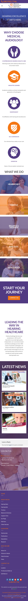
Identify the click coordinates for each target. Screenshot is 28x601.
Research (3, 541)
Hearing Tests (4, 504)
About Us (3, 550)
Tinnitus (3, 510)
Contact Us (14, 298)
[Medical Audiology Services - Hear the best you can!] (15, 5)
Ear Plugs (3, 518)
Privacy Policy (7, 597)
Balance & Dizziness (6, 513)
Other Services (5, 524)
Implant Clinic (4, 515)
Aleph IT (15, 588)
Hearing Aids (4, 507)
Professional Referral (6, 570)
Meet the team (5, 556)
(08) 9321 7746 (10, 1)
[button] (2, 6)
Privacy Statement (16, 594)
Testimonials (4, 533)
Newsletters (4, 539)
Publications (4, 536)
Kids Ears (3, 521)
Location (3, 568)
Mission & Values (5, 553)
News (2, 559)
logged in (10, 445)
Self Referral (4, 573)
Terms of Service (17, 597)
